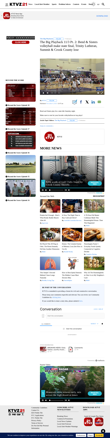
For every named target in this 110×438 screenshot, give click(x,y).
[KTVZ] (18, 4)
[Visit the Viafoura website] (99, 360)
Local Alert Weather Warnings (67, 426)
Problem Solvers (65, 4)
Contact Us (35, 410)
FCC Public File (36, 418)
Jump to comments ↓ (47, 126)
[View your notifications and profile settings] (102, 324)
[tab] (46, 324)
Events (83, 4)
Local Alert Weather (42, 4)
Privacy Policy (36, 420)
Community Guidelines (39, 408)
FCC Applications (37, 415)
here (80, 301)
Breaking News (62, 416)
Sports (54, 4)
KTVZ (44, 100)
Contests (76, 4)
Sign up (101, 309)
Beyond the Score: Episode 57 (18, 129)
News (30, 4)
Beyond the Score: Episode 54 (18, 200)
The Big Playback (60, 120)
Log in (95, 309)
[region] (72, 335)
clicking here (56, 297)
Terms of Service (37, 423)
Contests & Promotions (65, 419)
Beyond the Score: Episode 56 (18, 153)
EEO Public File (37, 413)
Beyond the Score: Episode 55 (18, 176)
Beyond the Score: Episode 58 (18, 105)
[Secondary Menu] (8, 4)
